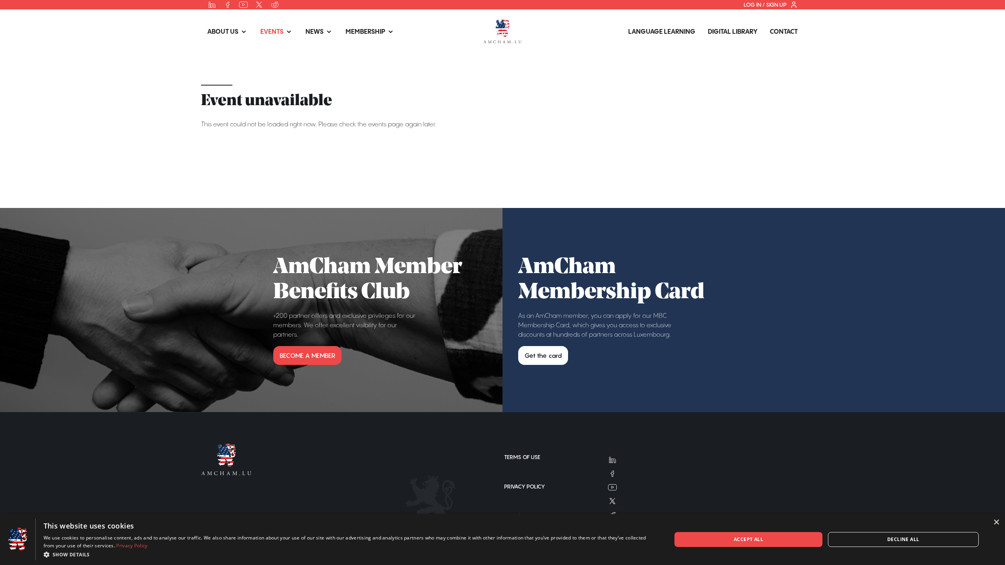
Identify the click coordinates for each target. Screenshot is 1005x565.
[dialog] (502, 539)
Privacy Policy (131, 545)
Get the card (543, 355)
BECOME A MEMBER (307, 355)
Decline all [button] (903, 539)
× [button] (996, 522)
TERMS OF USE (522, 457)
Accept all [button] (748, 539)
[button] (348, 554)
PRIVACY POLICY (524, 486)
